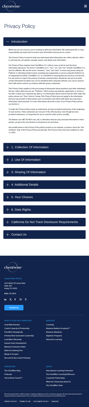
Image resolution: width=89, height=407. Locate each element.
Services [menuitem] (50, 320)
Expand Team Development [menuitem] (15, 343)
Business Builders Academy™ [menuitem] (58, 328)
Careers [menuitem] (54, 401)
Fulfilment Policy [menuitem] (41, 401)
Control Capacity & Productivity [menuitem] (16, 328)
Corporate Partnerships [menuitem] (55, 378)
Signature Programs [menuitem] (54, 336)
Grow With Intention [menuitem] (12, 325)
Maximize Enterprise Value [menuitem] (15, 347)
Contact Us (14, 308)
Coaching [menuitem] (50, 325)
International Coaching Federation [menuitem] (59, 371)
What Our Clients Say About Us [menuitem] (58, 382)
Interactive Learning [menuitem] (54, 339)
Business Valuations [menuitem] (54, 332)
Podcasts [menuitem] (8, 374)
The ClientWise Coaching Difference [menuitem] (60, 374)
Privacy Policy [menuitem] (10, 401)
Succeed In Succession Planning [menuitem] (17, 358)
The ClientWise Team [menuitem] (54, 385)
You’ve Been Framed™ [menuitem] (13, 378)
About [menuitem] (49, 366)
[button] (44, 41)
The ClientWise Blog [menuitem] (12, 371)
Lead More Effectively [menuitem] (13, 339)
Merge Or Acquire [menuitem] (11, 354)
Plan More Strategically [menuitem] (13, 332)
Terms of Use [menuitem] (25, 401)
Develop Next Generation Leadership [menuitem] (19, 336)
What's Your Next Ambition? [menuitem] (18, 320)
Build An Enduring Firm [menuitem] (13, 350)
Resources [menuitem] (9, 366)
